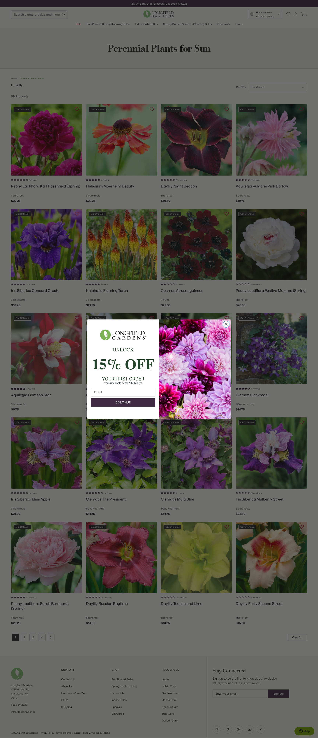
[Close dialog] (226, 324)
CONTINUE (123, 402)
